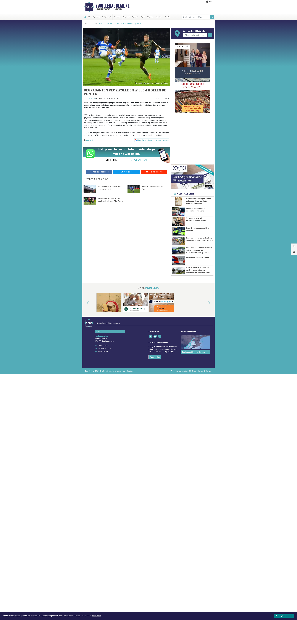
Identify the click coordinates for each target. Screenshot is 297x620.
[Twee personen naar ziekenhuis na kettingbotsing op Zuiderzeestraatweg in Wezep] (178, 251)
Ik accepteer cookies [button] (284, 616)
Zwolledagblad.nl (112, 6)
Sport (143, 17)
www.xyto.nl (103, 351)
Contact (168, 17)
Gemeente (117, 17)
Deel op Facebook (100, 172)
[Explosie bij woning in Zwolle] (178, 260)
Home (87, 23)
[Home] (85, 17)
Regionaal (126, 17)
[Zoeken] (212, 17)
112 (89, 17)
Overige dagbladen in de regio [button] (193, 352)
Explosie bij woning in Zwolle (197, 257)
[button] (85, 303)
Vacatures (159, 17)
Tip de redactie (156, 172)
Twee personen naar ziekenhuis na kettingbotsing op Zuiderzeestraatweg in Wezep (199, 250)
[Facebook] (150, 336)
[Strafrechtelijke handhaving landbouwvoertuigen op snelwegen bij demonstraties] (178, 270)
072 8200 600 (103, 345)
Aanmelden (155, 357)
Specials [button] (135, 17)
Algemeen (96, 17)
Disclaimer (193, 371)
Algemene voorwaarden (179, 371)
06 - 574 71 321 (135, 160)
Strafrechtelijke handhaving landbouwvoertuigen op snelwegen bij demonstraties (198, 269)
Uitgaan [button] (150, 17)
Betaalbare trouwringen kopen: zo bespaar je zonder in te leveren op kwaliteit (198, 201)
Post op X (127, 172)
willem (92, 140)
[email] (294, 252)
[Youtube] (155, 336)
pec (87, 140)
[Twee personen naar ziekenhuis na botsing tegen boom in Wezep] (178, 241)
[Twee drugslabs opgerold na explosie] (178, 231)
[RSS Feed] (160, 336)
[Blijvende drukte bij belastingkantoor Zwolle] (178, 221)
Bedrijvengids (107, 17)
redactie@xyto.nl (104, 348)
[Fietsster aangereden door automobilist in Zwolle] (178, 211)
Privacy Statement (204, 371)
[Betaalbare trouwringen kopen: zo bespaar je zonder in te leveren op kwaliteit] (178, 201)
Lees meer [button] (96, 616)
